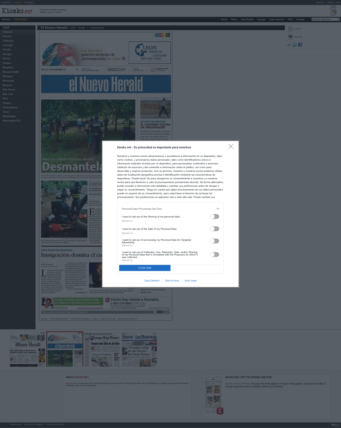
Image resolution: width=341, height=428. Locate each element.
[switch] (214, 216)
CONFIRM (144, 268)
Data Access (172, 280)
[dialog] (170, 214)
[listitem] (170, 209)
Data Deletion (152, 280)
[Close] (232, 147)
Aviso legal (191, 280)
